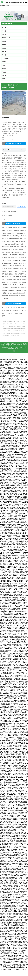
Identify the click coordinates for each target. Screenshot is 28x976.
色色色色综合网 (22, 676)
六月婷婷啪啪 (24, 608)
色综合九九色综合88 (10, 652)
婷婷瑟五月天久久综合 (5, 804)
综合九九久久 (9, 432)
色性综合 (4, 672)
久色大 (19, 743)
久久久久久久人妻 (10, 704)
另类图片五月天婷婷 (21, 833)
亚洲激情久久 (12, 791)
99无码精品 (21, 370)
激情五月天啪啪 (11, 753)
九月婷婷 (4, 605)
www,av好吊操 (3, 412)
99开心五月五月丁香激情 (12, 847)
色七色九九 (20, 773)
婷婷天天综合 (7, 742)
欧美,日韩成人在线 (20, 886)
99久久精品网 (12, 729)
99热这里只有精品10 (16, 507)
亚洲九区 (22, 953)
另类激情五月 (13, 829)
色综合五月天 (13, 504)
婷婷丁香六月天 (15, 605)
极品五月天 (8, 681)
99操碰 (16, 622)
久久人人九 (21, 782)
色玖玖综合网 (14, 942)
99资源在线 (12, 543)
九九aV (8, 484)
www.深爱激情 (9, 550)
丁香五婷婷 (2, 409)
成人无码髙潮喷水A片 (19, 400)
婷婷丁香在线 (13, 465)
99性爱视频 (16, 737)
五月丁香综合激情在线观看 (18, 499)
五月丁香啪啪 (17, 866)
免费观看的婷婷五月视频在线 (15, 498)
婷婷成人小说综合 (6, 557)
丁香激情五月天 (16, 885)
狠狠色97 (9, 605)
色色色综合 (19, 958)
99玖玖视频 (23, 510)
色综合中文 (16, 849)
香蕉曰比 (12, 930)
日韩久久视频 (10, 662)
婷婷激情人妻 (10, 796)
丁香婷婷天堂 (9, 865)
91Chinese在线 (3, 407)
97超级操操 (12, 462)
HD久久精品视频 (7, 698)
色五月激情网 (3, 695)
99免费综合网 (19, 791)
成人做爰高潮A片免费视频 (12, 857)
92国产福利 (14, 611)
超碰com (23, 743)
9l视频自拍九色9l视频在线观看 (9, 711)
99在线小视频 (17, 961)
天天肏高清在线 (13, 638)
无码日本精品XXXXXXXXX (13, 723)
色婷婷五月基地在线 (21, 543)
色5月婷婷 (24, 546)
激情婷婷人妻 (23, 686)
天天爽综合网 (11, 477)
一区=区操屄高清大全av (10, 955)
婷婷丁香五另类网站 (17, 934)
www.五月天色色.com (18, 613)
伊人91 (5, 622)
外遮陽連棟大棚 (11, 346)
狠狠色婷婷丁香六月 (8, 684)
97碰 (13, 874)
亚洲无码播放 (22, 765)
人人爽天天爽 (23, 446)
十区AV (6, 726)
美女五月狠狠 (13, 560)
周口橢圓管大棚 (9, 331)
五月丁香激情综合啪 (8, 617)
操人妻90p (13, 802)
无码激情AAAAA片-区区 (10, 700)
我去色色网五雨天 (19, 641)
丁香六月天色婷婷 (21, 375)
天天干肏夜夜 (22, 656)
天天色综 (23, 924)
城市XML (22, 347)
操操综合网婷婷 (11, 369)
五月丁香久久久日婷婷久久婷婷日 (12, 482)
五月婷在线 (11, 787)
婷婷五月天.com (11, 903)
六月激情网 (20, 597)
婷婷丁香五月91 (6, 594)
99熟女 (24, 488)
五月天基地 (10, 390)
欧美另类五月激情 (19, 633)
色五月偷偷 (19, 728)
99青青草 (22, 969)
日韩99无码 (19, 437)
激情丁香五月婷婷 (9, 823)
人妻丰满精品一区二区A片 (6, 788)
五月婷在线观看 (11, 916)
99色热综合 (20, 476)
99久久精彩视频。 (9, 678)
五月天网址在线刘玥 (14, 852)
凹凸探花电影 (8, 538)
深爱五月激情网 (7, 499)
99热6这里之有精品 (7, 801)
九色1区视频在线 (13, 776)
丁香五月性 (16, 717)
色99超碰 (7, 863)
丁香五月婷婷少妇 (4, 852)
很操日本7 (6, 442)
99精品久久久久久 (17, 550)
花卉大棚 (16, 313)
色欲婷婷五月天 (12, 566)
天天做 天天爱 (6, 661)
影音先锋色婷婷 (11, 407)
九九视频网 (25, 776)
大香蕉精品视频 (22, 502)
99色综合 (16, 554)
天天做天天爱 (6, 375)
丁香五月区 (21, 544)
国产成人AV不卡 (9, 866)
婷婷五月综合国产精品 (15, 563)
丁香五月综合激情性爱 (5, 367)
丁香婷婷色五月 (10, 398)
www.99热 (19, 592)
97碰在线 (4, 885)
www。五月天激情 (7, 655)
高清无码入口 (15, 907)
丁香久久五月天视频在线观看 (11, 599)
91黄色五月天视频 (21, 560)
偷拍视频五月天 (15, 941)
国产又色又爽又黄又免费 (13, 529)
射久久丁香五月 (4, 628)
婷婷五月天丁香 (19, 956)
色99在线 (17, 407)
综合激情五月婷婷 (4, 386)
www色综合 (6, 701)
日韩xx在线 (17, 568)
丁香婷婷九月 (11, 622)
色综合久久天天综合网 (16, 367)
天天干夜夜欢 (24, 496)
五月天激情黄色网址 (17, 463)
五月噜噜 (18, 770)
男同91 (22, 690)
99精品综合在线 (10, 568)
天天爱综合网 (16, 384)
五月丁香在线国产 (8, 683)
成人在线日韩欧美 (19, 421)
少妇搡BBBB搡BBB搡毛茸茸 (8, 603)
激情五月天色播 (18, 697)
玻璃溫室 (20, 344)
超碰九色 (11, 452)
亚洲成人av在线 (17, 490)
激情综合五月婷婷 (23, 735)
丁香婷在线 (16, 765)
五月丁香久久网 (11, 695)
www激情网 (24, 804)
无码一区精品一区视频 (20, 664)
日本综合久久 (9, 765)
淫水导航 (18, 628)
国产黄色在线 (22, 967)
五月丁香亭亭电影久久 (9, 777)
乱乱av (3, 866)
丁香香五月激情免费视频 (13, 446)
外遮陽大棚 (8, 310)
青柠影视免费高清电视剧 (16, 493)
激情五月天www (21, 631)
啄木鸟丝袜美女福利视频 (8, 440)
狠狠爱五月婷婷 (16, 510)
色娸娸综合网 (3, 415)
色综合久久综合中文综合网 (20, 851)
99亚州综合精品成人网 (21, 824)
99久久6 (21, 868)
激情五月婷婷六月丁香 (10, 790)
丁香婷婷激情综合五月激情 (6, 756)
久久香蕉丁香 (18, 715)
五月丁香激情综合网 (19, 440)
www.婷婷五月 (22, 406)
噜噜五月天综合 (11, 948)
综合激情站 (22, 605)
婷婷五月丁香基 (6, 714)
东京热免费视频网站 (9, 888)
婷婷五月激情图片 (12, 555)
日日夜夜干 (9, 885)
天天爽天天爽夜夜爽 (21, 474)
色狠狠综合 (19, 404)
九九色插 (23, 964)
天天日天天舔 (7, 802)
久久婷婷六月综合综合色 (12, 835)
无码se (15, 910)
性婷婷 (15, 683)
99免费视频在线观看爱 (11, 480)
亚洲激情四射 (3, 446)
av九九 (8, 457)
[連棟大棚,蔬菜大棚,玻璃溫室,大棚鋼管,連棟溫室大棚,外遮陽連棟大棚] (2, 2)
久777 (6, 779)
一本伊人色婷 (19, 966)
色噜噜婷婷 (10, 384)
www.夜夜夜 (3, 633)
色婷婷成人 (12, 435)
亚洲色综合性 (18, 704)
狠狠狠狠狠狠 (10, 524)
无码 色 (17, 903)
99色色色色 (16, 659)
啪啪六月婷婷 (10, 588)
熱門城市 (13, 347)
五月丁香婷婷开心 (4, 729)
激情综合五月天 (15, 807)
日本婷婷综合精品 (16, 429)
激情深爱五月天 (12, 379)
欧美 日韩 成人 (21, 942)
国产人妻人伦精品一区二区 (6, 891)
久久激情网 (8, 370)
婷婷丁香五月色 (20, 379)
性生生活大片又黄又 (16, 804)
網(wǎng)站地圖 (5, 347)
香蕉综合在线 (8, 855)
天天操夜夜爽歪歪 (19, 753)
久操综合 (10, 969)
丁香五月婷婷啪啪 (6, 905)
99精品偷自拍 (6, 474)
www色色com (11, 720)
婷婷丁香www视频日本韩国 (14, 675)
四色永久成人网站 (23, 445)
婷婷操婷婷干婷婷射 (22, 818)
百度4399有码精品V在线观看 (7, 547)
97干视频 (24, 645)
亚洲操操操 (7, 522)
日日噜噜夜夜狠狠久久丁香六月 (7, 826)
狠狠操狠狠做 (13, 706)
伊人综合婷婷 (9, 561)
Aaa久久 (17, 726)
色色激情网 (4, 406)
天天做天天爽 (19, 841)
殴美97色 (23, 424)
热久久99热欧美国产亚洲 (16, 546)
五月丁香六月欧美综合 (5, 952)
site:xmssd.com (21, 512)
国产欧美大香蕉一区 (13, 582)
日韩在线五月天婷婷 (12, 894)
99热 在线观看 (7, 827)
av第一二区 (7, 703)
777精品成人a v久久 (9, 739)
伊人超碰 (18, 639)
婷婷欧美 (17, 714)
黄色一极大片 (9, 897)
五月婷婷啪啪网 (4, 582)
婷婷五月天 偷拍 (7, 748)
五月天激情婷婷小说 (15, 667)
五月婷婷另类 (6, 619)
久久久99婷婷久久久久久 (11, 456)
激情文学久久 (11, 530)
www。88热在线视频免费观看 (7, 697)
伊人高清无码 (11, 886)
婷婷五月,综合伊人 (11, 945)
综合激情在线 (22, 373)
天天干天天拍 (22, 583)
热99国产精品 (8, 611)
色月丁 (23, 437)
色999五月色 (7, 591)
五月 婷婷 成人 (19, 485)
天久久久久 (6, 648)
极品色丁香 (16, 762)
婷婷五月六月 (22, 855)
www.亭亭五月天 (6, 563)
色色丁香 (12, 714)
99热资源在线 (13, 375)
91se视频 (22, 732)
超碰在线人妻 (8, 449)
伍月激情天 (25, 931)
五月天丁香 (10, 849)
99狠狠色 (15, 512)
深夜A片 (13, 742)
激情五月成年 (22, 662)
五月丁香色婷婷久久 (9, 666)
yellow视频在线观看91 (5, 807)
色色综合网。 (18, 931)
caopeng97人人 (7, 397)
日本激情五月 (24, 787)
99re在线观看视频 (17, 515)
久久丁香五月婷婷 (15, 703)
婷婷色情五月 (18, 858)
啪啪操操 (6, 798)
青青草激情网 (5, 393)
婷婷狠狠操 (15, 653)
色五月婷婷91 (22, 549)
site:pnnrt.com (3, 936)
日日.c (16, 948)
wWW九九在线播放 (20, 805)
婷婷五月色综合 (7, 924)
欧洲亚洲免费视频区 (17, 449)
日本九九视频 (13, 701)
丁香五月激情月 (7, 488)
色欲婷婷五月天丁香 (8, 762)
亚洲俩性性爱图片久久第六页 (9, 958)
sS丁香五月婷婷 (14, 967)
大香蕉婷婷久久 (12, 401)
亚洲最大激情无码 (13, 625)
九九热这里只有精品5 (10, 947)
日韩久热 (24, 768)
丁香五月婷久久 (18, 771)
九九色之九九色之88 (11, 933)
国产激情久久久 (9, 424)
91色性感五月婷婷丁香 (5, 569)
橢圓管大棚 (4, 87)
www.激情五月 (16, 606)
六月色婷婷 (5, 745)
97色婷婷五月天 (4, 956)
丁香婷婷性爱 (8, 874)
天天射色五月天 (23, 849)
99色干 (21, 529)
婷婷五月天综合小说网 (17, 538)
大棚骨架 (21, 313)
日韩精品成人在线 (6, 597)
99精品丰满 (2, 681)
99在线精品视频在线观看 (16, 610)
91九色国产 (18, 947)
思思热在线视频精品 (8, 383)
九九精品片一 (13, 689)
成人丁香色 (8, 526)
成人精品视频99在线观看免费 (20, 684)
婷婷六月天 (14, 734)
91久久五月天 (6, 639)
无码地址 (12, 574)
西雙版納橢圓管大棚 (16, 331)
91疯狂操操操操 (9, 746)
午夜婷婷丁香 (17, 452)
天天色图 (20, 617)
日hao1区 (11, 403)
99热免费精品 (22, 827)
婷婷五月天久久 (15, 917)
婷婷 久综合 (24, 961)
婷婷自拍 (19, 541)
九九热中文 (19, 460)
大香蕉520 (11, 442)
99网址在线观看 (11, 505)
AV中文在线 (20, 504)
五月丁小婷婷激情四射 (16, 468)
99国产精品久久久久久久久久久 (9, 541)
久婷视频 (10, 515)
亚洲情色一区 (6, 435)
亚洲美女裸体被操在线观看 (13, 389)
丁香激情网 (16, 735)
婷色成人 (21, 815)
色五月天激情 (16, 953)
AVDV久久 (4, 529)
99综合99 (23, 675)
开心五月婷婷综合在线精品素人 (14, 927)
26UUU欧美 (3, 933)
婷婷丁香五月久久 (7, 693)
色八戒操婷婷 (23, 407)
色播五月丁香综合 (9, 583)
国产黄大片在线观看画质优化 (17, 577)
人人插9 (26, 731)
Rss (25, 347)
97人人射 (13, 966)
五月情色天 (8, 879)
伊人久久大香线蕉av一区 (19, 513)
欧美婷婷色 (18, 574)
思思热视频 (16, 782)
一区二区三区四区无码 (14, 844)
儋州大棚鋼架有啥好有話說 (12, 230)
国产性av (4, 484)
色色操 (7, 690)
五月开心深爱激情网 (9, 838)
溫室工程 (12, 307)
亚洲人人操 (7, 465)
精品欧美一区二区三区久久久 (20, 950)
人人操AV (15, 418)
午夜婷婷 (5, 720)
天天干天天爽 (8, 463)
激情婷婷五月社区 (9, 759)
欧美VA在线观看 (20, 933)
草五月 (20, 582)
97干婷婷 (25, 955)
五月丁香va (15, 544)
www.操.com (10, 426)
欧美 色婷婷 (16, 373)
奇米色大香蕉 (17, 787)
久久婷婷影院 (16, 519)
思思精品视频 (12, 596)
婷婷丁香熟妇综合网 (14, 872)
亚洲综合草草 (17, 889)
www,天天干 (10, 412)
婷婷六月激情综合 (12, 460)
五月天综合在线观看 (20, 742)
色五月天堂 (7, 966)
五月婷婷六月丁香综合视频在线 (10, 502)
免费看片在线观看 (13, 381)
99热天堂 (16, 558)
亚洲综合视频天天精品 (15, 540)
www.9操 (7, 610)
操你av (25, 471)
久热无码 (5, 494)
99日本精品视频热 (16, 707)
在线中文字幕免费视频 (11, 914)
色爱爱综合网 (9, 544)
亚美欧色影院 (24, 679)
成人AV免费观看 (23, 457)
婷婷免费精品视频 (9, 889)
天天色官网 (24, 813)
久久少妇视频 (12, 634)
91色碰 (24, 372)
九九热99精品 (10, 415)
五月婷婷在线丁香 (20, 777)
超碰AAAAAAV (8, 757)
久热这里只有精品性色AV (16, 648)
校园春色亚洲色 (15, 532)
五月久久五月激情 (9, 554)
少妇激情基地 (12, 833)
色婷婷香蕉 (6, 543)
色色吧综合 (13, 749)
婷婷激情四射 (16, 438)
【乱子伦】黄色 (11, 860)
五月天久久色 (15, 370)
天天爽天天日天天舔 (17, 488)
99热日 (12, 810)
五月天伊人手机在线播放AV (19, 627)
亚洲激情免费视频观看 (12, 959)
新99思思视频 (12, 521)
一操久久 (11, 490)
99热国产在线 (19, 521)
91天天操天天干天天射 (17, 420)
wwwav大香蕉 (16, 865)
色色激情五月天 (18, 588)
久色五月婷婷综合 (22, 925)
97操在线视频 (6, 546)
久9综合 (21, 907)
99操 (20, 857)
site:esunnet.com (18, 930)
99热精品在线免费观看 (15, 913)
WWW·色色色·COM (4, 815)
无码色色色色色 (14, 457)
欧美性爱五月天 (11, 900)
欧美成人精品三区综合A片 (6, 737)
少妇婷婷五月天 (13, 938)
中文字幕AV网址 (10, 868)
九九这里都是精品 (10, 664)
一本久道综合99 (22, 939)
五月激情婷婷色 (19, 921)
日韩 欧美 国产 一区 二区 (6, 602)
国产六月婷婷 (9, 782)
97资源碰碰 (20, 914)
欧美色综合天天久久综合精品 (11, 939)
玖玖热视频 (17, 678)
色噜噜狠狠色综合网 (19, 893)
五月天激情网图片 (16, 924)
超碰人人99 (12, 376)
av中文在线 (18, 813)
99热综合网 (22, 717)
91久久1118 (2, 679)
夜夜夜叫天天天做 (16, 869)
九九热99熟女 (17, 796)
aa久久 (21, 816)
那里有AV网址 (3, 466)
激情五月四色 (23, 745)
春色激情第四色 (10, 633)
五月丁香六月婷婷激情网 (18, 642)
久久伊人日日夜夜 (7, 614)
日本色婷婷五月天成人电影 (6, 851)
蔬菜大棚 (21, 310)
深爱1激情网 (6, 833)
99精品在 (10, 418)
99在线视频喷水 (15, 827)
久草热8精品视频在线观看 (6, 571)
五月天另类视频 (17, 760)
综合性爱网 (21, 625)
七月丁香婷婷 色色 (16, 693)
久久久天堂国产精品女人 (21, 516)
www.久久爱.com (4, 490)
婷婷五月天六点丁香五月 (9, 725)
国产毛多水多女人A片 (20, 620)
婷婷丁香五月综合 (22, 785)
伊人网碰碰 (16, 561)
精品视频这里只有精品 (7, 470)
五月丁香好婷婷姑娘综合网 (6, 378)
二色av (11, 414)
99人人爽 (19, 776)
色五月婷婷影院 (23, 494)
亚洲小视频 (16, 756)
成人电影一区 (17, 403)
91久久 (26, 465)
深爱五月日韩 (20, 386)
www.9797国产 (3, 675)
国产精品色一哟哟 (15, 748)
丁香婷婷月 (14, 875)
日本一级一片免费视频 (14, 536)
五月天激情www (16, 757)
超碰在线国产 (14, 656)
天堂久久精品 (9, 624)
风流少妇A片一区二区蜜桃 (17, 952)
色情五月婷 (18, 533)
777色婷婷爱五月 (18, 838)
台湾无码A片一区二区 (16, 698)
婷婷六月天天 (22, 466)
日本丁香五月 (24, 667)
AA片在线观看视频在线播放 (16, 471)
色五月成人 (6, 840)
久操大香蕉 (14, 944)
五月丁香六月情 (14, 647)
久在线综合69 (19, 505)
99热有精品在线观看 (11, 487)
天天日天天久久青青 (5, 473)
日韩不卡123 (24, 795)
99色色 (24, 582)
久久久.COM (20, 731)
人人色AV (9, 420)
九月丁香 (25, 791)
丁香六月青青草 (22, 412)
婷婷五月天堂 (5, 776)
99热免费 (21, 779)
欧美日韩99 (11, 552)
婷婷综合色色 (20, 518)
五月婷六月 (8, 925)
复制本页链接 (21, 206)
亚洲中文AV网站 (10, 641)
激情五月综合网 (4, 418)
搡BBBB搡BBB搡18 (11, 518)
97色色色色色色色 (18, 692)
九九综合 (6, 712)
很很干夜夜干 (9, 527)
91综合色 (18, 369)
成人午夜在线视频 (22, 959)
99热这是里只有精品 (15, 608)
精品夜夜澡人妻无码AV (7, 606)
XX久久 (24, 704)
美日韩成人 (12, 485)
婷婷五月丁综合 (6, 917)
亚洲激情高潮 (20, 945)
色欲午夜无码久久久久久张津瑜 (14, 392)
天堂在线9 (2, 823)
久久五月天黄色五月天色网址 (15, 572)
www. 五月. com (4, 515)
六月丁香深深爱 (18, 739)
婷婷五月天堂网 (19, 860)
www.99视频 (3, 927)
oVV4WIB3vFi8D (6, 721)
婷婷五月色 (21, 659)
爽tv (6, 530)
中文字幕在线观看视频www (8, 813)
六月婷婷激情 (3, 948)
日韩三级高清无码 (22, 418)
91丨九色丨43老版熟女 (10, 728)
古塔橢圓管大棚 (19, 326)
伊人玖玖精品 (11, 600)
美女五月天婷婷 (15, 448)
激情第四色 (12, 840)
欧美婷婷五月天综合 (14, 712)
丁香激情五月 (16, 426)
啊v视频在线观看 (6, 670)
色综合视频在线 (19, 916)
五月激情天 (7, 508)
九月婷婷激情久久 (7, 510)
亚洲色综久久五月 (22, 821)
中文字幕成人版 (17, 424)
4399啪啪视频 (3, 659)
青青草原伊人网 (13, 386)
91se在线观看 (22, 599)
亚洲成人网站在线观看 (20, 810)
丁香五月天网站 (19, 905)
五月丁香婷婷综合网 (15, 721)
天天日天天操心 (18, 564)
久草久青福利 (12, 533)
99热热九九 (11, 564)
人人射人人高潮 (11, 589)
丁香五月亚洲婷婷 (16, 768)
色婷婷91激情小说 (4, 805)
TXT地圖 (10, 348)
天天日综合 (12, 805)
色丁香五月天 (22, 622)
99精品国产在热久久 (8, 774)
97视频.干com (18, 759)
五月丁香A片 (6, 381)
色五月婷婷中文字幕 (17, 801)
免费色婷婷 (23, 452)
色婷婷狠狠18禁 (10, 672)
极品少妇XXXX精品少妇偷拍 (12, 578)
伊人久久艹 (11, 636)
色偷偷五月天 (9, 754)
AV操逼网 (24, 857)
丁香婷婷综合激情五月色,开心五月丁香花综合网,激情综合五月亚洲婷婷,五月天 (14, 919)
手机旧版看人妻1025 (21, 751)
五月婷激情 (25, 728)
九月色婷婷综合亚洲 (18, 414)
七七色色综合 (23, 754)
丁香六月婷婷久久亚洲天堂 (9, 751)
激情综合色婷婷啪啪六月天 (16, 882)
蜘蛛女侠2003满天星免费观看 (18, 880)
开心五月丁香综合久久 (11, 740)
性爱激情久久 (17, 832)
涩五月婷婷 (18, 650)
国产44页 (16, 583)
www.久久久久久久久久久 (21, 672)
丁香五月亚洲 (8, 707)
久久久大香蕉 (15, 549)
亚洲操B (10, 535)
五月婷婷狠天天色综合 (14, 690)
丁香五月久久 (7, 942)
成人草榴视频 (20, 522)
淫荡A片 (17, 442)
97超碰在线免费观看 (18, 774)
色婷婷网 (4, 644)
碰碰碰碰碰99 (21, 611)
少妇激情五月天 (23, 872)
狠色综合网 (16, 580)
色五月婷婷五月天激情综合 (21, 823)
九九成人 (20, 894)
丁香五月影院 (22, 554)
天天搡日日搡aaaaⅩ (10, 409)
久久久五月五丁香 (23, 558)
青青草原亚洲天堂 (4, 669)
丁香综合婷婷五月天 (16, 451)
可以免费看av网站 (16, 799)
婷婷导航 (16, 484)
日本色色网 (5, 564)
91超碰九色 (10, 580)
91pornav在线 (22, 847)
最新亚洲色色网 (7, 843)
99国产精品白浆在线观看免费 (17, 763)
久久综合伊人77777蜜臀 (5, 616)
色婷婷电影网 (22, 432)
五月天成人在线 (12, 628)
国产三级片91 (12, 883)
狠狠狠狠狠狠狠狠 (14, 815)
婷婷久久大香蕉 (4, 787)
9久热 (1, 536)
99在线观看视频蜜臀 (8, 781)
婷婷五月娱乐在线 (12, 476)
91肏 (3, 726)
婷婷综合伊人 (7, 810)
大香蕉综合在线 (16, 535)
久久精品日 (10, 910)
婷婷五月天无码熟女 (17, 614)
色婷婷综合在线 (17, 383)
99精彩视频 (10, 519)
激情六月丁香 (13, 473)
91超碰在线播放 (4, 819)
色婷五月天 (18, 603)
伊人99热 (15, 897)
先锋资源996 (20, 423)
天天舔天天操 (11, 858)
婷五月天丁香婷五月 (5, 732)
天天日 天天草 (22, 484)
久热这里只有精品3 (8, 832)
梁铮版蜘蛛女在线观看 (11, 658)
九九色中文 (13, 732)
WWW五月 (7, 608)
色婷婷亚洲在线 (24, 568)
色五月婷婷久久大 (18, 854)
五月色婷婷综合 (14, 670)
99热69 (3, 790)
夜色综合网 (12, 921)
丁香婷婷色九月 (11, 516)
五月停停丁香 (19, 840)
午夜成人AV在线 (19, 874)
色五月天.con (3, 420)
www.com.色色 (9, 512)
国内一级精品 (3, 796)
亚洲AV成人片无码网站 (13, 406)
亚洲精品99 (25, 614)
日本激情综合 (20, 790)
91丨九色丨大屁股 (23, 585)
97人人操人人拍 (22, 863)
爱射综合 (16, 428)
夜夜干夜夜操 (9, 438)
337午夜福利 (5, 452)
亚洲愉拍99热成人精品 (17, 526)
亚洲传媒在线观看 (19, 900)
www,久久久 (4, 911)
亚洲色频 (16, 868)
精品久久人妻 (12, 501)
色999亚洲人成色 (13, 372)
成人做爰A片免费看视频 (13, 494)
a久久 (12, 428)
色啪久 (5, 460)
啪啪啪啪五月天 (21, 740)
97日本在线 (14, 925)
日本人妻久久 (16, 962)
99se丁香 (19, 928)
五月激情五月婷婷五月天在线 (7, 496)
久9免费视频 (3, 392)
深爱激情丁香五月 (6, 532)
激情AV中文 (23, 619)
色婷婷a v (7, 763)
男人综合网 (17, 496)
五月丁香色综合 (9, 627)
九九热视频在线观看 (12, 743)
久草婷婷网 (23, 536)
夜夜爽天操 (19, 700)
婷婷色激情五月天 (10, 650)
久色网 (3, 759)
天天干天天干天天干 (6, 875)
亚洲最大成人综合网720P (9, 715)
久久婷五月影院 (7, 656)
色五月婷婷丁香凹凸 (11, 644)
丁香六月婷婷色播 (19, 462)
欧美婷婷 (23, 798)
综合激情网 (17, 964)
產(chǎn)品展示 (19, 85)
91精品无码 (13, 522)
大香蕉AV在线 (20, 508)
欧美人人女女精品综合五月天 (15, 491)
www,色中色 (23, 703)
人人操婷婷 (16, 390)
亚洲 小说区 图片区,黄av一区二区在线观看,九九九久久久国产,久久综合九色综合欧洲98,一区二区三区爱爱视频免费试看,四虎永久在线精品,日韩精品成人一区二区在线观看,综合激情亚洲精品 (14, 127)
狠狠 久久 (16, 662)
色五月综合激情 (23, 390)
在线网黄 (18, 798)
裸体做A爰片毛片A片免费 (13, 459)
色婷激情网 (7, 908)
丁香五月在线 (7, 448)
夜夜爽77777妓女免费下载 (13, 686)
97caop (9, 911)
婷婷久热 (18, 409)
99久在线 (15, 617)
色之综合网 (16, 816)
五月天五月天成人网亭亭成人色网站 (15, 410)
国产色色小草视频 (6, 451)
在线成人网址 (10, 961)
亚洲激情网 (6, 882)
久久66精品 (4, 369)
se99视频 (16, 431)
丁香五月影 (20, 829)
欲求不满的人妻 (15, 397)
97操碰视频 (4, 491)
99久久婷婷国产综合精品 (13, 936)
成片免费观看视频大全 (22, 644)
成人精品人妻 (5, 636)
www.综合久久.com (4, 414)
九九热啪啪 (12, 474)
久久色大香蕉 (16, 754)
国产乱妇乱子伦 (16, 655)
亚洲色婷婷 (16, 624)
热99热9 (23, 389)
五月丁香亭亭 (3, 961)
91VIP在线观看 (22, 917)
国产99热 (22, 852)
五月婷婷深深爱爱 (6, 871)
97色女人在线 (12, 798)
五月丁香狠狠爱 (20, 387)
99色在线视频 (18, 652)
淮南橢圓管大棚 (10, 328)
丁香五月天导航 (9, 373)
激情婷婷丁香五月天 (21, 401)
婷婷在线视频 (9, 613)
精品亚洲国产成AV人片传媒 (9, 592)
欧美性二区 (4, 555)
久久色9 (2, 777)
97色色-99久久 (14, 676)
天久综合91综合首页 (12, 818)
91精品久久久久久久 (10, 931)
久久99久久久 (7, 507)
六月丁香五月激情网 (11, 387)
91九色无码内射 (13, 863)
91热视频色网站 (20, 793)
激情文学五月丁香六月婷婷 (15, 877)
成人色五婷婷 (5, 877)
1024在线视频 (16, 470)
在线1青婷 (15, 432)
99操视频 (12, 661)
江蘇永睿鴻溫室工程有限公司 (12, 85)
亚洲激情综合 (17, 709)
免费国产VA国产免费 (13, 779)
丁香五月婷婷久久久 (9, 771)
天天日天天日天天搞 (20, 477)
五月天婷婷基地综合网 (21, 435)
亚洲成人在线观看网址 (22, 417)
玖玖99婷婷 (18, 837)
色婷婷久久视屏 (4, 431)
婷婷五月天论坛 (6, 428)
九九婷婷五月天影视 (15, 591)
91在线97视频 (6, 421)
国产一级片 (10, 659)
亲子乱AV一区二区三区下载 (12, 586)
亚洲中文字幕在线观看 (20, 695)
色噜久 (12, 484)
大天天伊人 (7, 749)
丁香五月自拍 (22, 647)
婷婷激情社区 (24, 429)
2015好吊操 (12, 639)
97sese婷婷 (2, 746)
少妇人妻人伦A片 (4, 625)
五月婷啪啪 (15, 718)
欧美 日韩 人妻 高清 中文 (6, 645)
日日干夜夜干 (14, 594)
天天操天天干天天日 (14, 669)
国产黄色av (6, 638)
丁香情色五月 (20, 465)
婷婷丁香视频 (10, 812)
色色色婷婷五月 (7, 443)
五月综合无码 (14, 821)
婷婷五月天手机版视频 (7, 950)
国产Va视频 (10, 513)
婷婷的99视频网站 (11, 793)
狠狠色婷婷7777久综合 (8, 893)
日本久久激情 (24, 535)
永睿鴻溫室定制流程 (7, 227)
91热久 (6, 795)
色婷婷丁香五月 (21, 456)
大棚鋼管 (24, 344)
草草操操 (20, 372)
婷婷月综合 (11, 400)
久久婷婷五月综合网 (9, 575)
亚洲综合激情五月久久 (5, 437)
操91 (27, 656)
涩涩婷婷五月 (20, 944)
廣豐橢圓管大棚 (17, 328)
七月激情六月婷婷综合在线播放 (9, 773)
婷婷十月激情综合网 (17, 879)
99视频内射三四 (10, 558)
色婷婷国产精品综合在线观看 (13, 679)
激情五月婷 (19, 501)
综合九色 (6, 785)
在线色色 (21, 653)
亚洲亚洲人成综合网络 (20, 636)
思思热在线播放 (23, 807)
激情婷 (25, 414)
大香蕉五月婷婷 (20, 706)
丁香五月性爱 (17, 434)
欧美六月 (18, 566)
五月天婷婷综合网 (21, 658)
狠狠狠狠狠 (13, 824)
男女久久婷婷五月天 (5, 647)
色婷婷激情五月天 (13, 585)
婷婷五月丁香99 (16, 616)
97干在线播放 (17, 888)
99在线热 (17, 530)
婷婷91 (22, 655)
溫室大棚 (18, 307)
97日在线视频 (5, 521)
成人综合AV (20, 955)
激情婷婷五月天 (22, 594)
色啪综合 (11, 692)
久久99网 (21, 381)
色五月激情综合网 (23, 580)
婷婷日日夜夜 (22, 431)
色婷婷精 (8, 941)
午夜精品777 (19, 729)
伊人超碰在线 (11, 726)
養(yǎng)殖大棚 (5, 307)
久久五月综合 (19, 784)
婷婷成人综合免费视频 (21, 376)
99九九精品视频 (23, 624)
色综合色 (16, 412)
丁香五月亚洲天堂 (13, 785)
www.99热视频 (16, 846)
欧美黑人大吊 (15, 445)
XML (10, 347)
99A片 (17, 732)
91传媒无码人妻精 (7, 429)
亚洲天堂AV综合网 (17, 645)
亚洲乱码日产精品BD (11, 423)
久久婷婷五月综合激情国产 (10, 928)
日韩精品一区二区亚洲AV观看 (18, 908)
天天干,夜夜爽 (16, 969)
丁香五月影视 (18, 589)
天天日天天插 (6, 493)
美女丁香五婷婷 (4, 498)
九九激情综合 (3, 459)
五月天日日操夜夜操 (8, 717)
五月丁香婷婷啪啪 (12, 819)
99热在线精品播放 (12, 767)
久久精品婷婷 (7, 830)
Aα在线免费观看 (18, 524)
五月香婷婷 (23, 770)
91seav (20, 532)
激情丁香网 (25, 958)
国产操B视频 (12, 770)
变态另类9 (6, 938)
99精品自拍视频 (6, 967)
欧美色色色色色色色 (19, 454)
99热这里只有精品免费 (7, 760)
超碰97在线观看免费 (17, 443)
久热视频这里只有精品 (21, 600)
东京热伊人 (16, 746)
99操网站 (13, 905)
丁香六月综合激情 (21, 734)
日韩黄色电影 (23, 384)
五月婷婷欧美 (3, 518)
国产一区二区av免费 (6, 549)
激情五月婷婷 (19, 487)
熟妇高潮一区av (14, 871)
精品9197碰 (16, 891)
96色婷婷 (2, 610)
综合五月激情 (9, 962)
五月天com (11, 964)
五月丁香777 (25, 889)
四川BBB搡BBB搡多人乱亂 (17, 557)
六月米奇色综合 (19, 725)
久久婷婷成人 (23, 678)
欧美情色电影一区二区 (12, 466)
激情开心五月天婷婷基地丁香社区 (19, 569)
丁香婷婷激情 (20, 701)
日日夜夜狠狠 (9, 735)
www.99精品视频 (7, 821)
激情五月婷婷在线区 (18, 571)
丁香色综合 (5, 692)
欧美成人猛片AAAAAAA (10, 784)
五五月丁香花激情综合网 (6, 809)
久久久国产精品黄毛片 (19, 666)
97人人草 (23, 566)
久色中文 (2, 673)
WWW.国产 (2, 962)
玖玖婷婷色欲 (14, 597)
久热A (20, 442)
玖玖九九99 (6, 536)
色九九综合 (6, 471)
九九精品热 (23, 866)
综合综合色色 (3, 686)
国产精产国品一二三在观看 (15, 393)
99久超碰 (21, 448)
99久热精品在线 (19, 661)
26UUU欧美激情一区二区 (20, 398)
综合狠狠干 (14, 911)
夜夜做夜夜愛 (22, 578)
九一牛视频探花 (18, 812)
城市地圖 (17, 347)
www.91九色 (16, 781)
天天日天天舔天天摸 (22, 673)
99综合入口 (6, 540)
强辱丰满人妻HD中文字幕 (13, 896)
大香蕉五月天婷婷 (16, 681)
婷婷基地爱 (2, 586)
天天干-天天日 (12, 404)
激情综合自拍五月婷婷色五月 (10, 731)
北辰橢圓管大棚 (12, 326)
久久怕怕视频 (8, 799)
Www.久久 (12, 421)
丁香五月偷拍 (16, 809)
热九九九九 (2, 658)
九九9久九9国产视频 (6, 445)
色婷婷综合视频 (20, 749)
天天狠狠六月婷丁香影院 (15, 795)
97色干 (15, 378)
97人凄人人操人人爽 (15, 619)
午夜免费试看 (17, 547)
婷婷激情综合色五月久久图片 (13, 479)
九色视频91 (11, 431)
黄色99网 (5, 894)
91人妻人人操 (5, 533)
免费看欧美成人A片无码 (11, 673)
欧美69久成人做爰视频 (14, 745)
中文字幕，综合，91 (5, 560)
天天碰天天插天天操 (9, 434)
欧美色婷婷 (13, 508)
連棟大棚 (10, 313)
